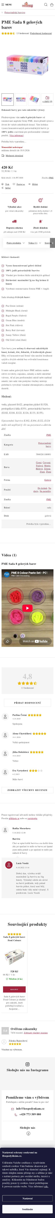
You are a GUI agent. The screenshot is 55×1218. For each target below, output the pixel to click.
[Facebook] (28, 1133)
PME (51, 177)
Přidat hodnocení (27, 702)
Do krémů (42, 488)
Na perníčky (45, 491)
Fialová (39, 465)
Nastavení (28, 1198)
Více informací (16, 135)
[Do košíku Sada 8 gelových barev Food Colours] (14, 989)
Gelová (47, 479)
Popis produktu (14, 242)
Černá (39, 462)
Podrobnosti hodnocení (41, 33)
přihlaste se (14, 818)
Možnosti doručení (14, 155)
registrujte (32, 818)
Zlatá (42, 471)
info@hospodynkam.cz (30, 1108)
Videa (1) (32, 242)
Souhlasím (27, 1209)
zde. (46, 1186)
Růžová (39, 468)
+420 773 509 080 (30, 1114)
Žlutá (48, 471)
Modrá (47, 465)
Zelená (47, 468)
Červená (46, 462)
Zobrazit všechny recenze (27, 790)
